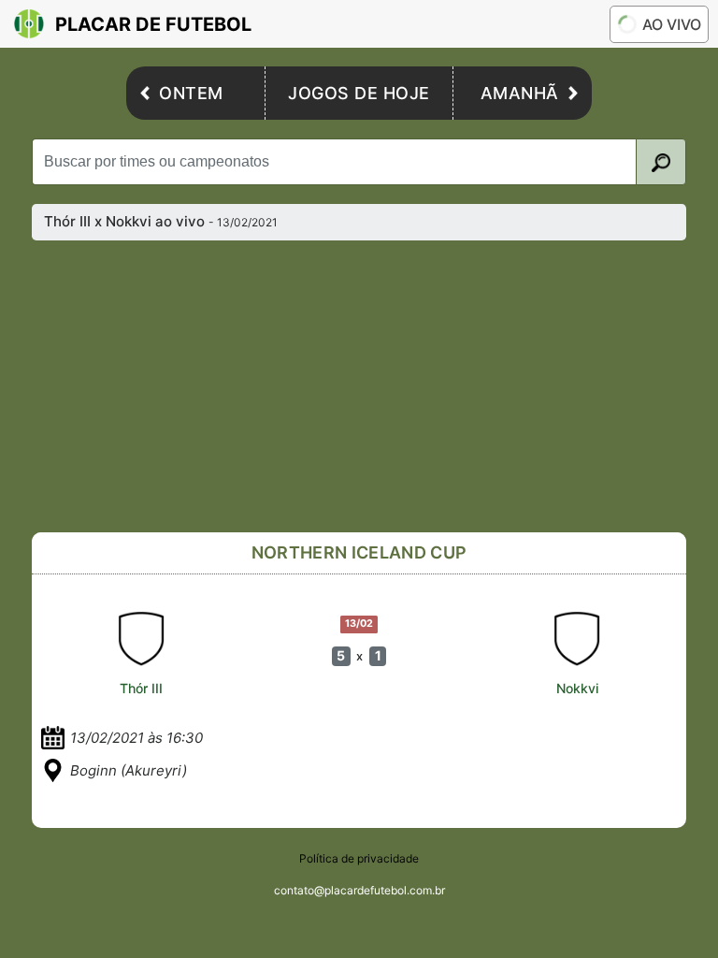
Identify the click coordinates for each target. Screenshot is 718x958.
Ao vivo (671, 24)
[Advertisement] (359, 386)
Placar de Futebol (153, 24)
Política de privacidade (359, 858)
